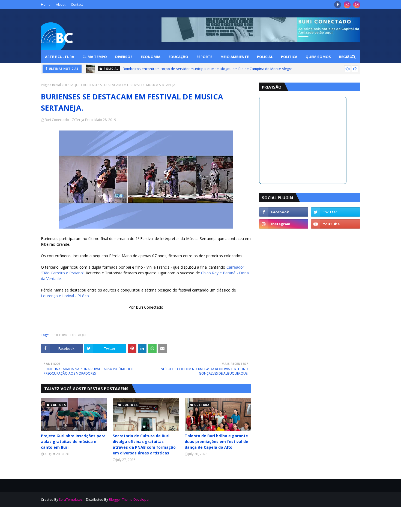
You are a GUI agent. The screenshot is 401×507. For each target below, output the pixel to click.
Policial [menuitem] (265, 56)
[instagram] (347, 4)
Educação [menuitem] (178, 56)
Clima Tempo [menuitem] (94, 56)
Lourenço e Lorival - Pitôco (65, 295)
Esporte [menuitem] (204, 56)
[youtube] (335, 224)
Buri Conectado (57, 119)
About (60, 4)
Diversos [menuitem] (124, 56)
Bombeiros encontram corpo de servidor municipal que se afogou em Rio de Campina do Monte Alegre (207, 68)
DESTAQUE (72, 85)
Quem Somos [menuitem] (318, 56)
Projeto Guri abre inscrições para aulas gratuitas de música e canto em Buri (73, 441)
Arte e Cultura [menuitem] (59, 56)
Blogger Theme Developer (129, 499)
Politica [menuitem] (289, 56)
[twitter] (335, 212)
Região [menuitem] (345, 56)
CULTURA (59, 335)
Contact (77, 4)
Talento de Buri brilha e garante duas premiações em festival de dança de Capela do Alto (216, 441)
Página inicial (51, 85)
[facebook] (337, 4)
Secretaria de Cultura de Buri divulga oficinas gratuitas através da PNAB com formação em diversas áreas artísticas (144, 444)
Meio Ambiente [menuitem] (234, 56)
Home (45, 4)
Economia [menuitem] (150, 56)
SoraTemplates (70, 499)
